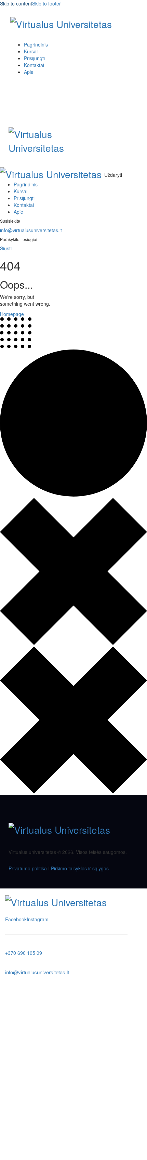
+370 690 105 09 (23, 952)
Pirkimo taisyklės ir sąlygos (80, 868)
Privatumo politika (28, 868)
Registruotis (49, 1149)
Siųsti (6, 248)
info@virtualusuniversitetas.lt (31, 230)
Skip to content (16, 3)
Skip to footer (46, 3)
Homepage (12, 314)
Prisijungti (73, 1149)
